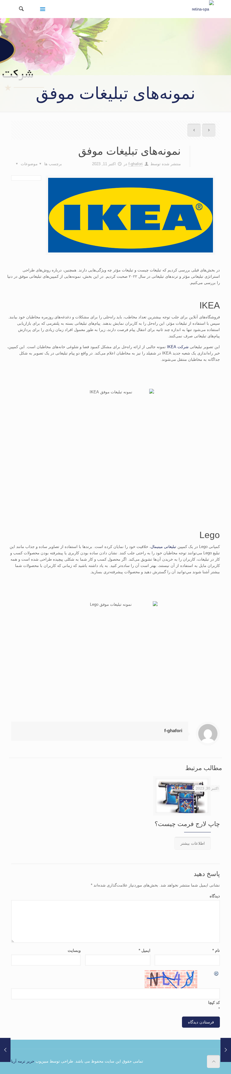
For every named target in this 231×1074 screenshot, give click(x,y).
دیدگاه (215, 896)
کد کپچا (214, 1002)
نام (216, 950)
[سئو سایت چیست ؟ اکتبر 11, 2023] (225, 1050)
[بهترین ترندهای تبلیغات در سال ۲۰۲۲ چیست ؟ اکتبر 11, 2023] (5, 1050)
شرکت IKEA (178, 347)
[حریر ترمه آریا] (203, 9)
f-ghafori (135, 164)
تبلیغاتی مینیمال (163, 546)
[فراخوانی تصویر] (216, 973)
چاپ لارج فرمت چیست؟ (187, 823)
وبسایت (74, 950)
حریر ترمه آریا (22, 1061)
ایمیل (144, 950)
